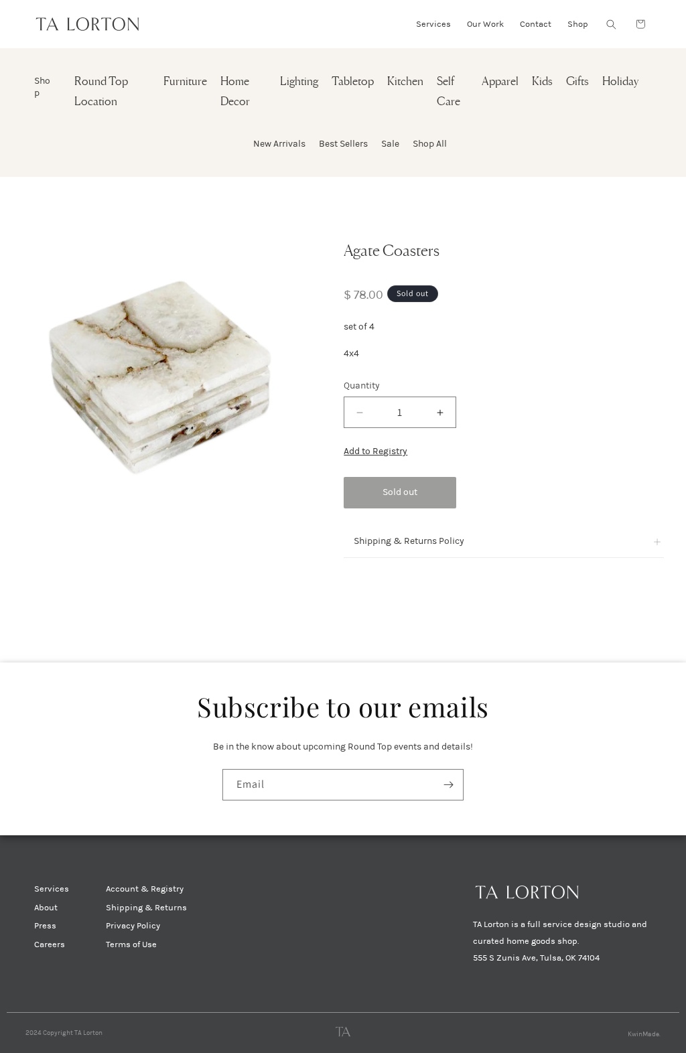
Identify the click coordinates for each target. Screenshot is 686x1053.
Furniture (185, 82)
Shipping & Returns (146, 907)
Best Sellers (343, 144)
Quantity (362, 385)
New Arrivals (279, 144)
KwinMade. (644, 1034)
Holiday (620, 82)
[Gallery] (159, 376)
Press (45, 925)
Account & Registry (145, 889)
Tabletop (353, 82)
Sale (390, 144)
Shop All (430, 144)
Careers (49, 944)
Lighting (299, 82)
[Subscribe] (448, 784)
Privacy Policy (133, 925)
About (46, 907)
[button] (611, 24)
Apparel (500, 82)
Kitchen (405, 82)
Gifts (577, 82)
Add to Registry (375, 451)
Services (51, 889)
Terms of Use (131, 944)
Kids (542, 82)
